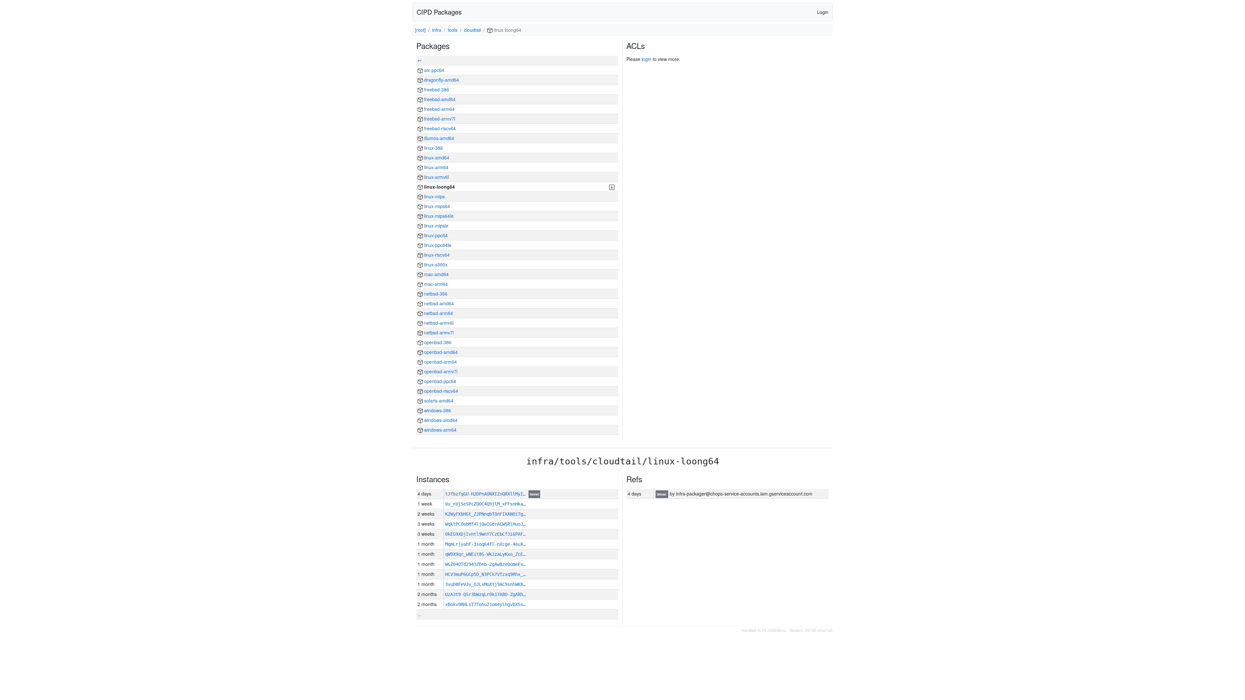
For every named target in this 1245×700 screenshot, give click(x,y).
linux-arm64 (435, 167)
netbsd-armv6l (438, 323)
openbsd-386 (437, 342)
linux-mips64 (436, 206)
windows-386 (437, 410)
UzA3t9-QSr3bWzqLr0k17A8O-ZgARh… (485, 594)
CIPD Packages (439, 12)
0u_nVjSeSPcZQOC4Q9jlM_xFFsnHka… (485, 504)
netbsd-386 (435, 293)
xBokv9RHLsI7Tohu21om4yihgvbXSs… (485, 604)
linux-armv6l (436, 177)
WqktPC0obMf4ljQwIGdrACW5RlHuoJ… (485, 524)
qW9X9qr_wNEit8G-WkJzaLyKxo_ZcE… (485, 554)
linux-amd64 (436, 157)
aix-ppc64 (433, 70)
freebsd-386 (436, 89)
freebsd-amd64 (439, 99)
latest (534, 494)
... (419, 614)
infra (436, 30)
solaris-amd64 (438, 400)
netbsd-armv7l (438, 332)
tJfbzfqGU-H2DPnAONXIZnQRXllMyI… (486, 493)
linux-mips (434, 196)
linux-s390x (435, 264)
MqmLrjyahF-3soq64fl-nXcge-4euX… (485, 544)
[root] (420, 30)
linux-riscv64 (436, 254)
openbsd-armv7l (440, 371)
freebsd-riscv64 (439, 128)
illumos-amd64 (438, 138)
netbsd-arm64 (438, 313)
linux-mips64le (438, 216)
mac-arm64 (435, 284)
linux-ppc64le (437, 245)
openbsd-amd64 (440, 352)
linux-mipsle (435, 225)
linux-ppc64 (435, 235)
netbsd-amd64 (438, 303)
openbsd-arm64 (440, 361)
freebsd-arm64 (439, 109)
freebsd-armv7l (439, 118)
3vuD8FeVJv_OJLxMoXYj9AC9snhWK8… (485, 584)
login (646, 59)
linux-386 (433, 148)
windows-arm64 (439, 429)
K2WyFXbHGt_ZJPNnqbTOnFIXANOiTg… (485, 514)
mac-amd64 (436, 274)
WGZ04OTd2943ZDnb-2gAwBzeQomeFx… (485, 564)
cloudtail (472, 30)
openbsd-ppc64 (439, 381)
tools (452, 30)
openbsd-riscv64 (440, 391)
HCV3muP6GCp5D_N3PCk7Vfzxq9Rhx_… (485, 574)
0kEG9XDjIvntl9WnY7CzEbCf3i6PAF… (485, 534)
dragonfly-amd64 (441, 79)
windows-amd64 (440, 420)
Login (822, 12)
